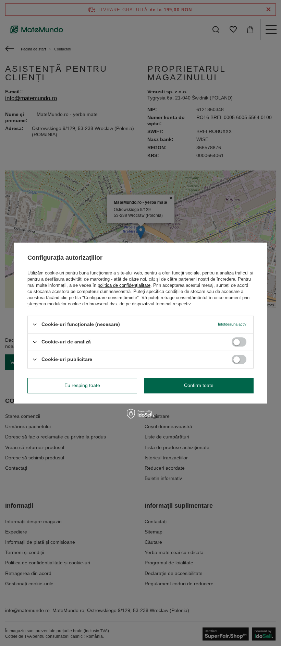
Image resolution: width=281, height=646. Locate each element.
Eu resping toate (82, 385)
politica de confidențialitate (124, 285)
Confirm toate (198, 385)
